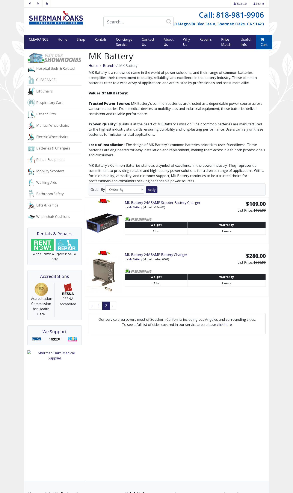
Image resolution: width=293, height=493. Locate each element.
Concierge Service (124, 42)
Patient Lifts (46, 114)
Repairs (205, 39)
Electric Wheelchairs (52, 136)
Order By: (98, 189)
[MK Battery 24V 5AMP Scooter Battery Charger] (103, 220)
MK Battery (135, 207)
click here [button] (224, 324)
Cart (264, 44)
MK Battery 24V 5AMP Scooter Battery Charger (163, 202)
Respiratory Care (49, 102)
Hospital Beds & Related (55, 68)
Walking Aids (46, 182)
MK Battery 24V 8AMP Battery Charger (156, 254)
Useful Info (246, 42)
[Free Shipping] (139, 219)
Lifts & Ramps (47, 205)
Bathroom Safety (50, 193)
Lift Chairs (44, 91)
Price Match (226, 42)
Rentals (101, 39)
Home (62, 39)
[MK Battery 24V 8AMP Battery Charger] (103, 273)
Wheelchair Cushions (53, 216)
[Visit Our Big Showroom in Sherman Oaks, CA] (54, 57)
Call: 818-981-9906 (231, 14)
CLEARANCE (38, 39)
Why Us (186, 42)
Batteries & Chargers (53, 148)
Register (242, 3)
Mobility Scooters (50, 171)
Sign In (259, 3)
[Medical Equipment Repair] (67, 245)
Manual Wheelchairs (52, 125)
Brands (109, 65)
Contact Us (148, 42)
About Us (169, 42)
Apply (152, 190)
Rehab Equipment (50, 159)
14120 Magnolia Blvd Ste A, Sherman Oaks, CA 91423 (215, 23)
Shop (81, 39)
